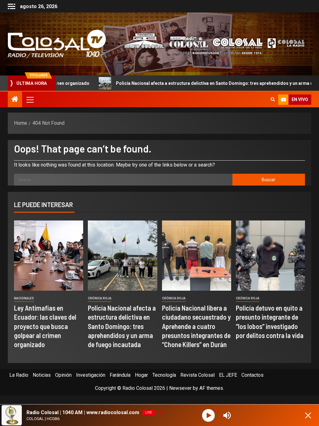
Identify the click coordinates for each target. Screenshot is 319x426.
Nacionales (24, 298)
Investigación (90, 375)
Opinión (63, 375)
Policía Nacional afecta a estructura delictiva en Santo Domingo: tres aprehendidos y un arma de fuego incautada (122, 326)
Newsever (180, 388)
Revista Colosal (197, 375)
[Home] (15, 99)
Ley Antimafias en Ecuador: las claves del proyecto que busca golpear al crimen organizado (45, 326)
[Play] (209, 415)
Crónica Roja (100, 298)
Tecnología (164, 375)
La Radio (18, 375)
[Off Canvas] (11, 6)
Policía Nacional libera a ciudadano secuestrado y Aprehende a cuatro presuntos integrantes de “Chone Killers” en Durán (196, 326)
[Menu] (29, 99)
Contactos (252, 375)
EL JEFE (228, 375)
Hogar (141, 375)
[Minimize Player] (308, 415)
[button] (29, 99)
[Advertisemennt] (211, 43)
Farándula (120, 375)
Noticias (42, 375)
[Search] (273, 99)
